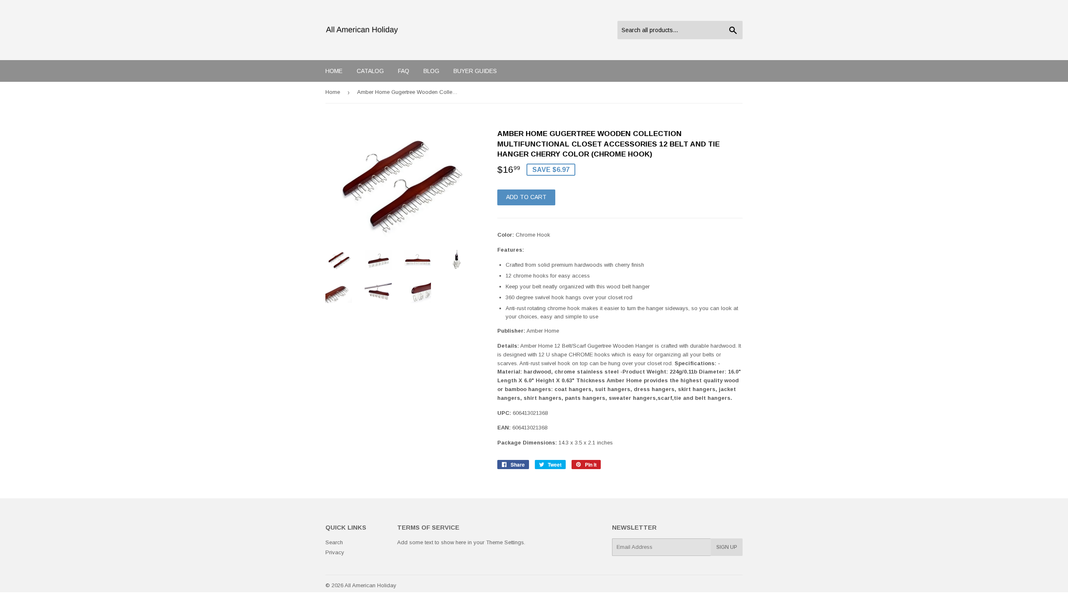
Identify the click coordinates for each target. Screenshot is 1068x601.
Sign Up (726, 547)
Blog (431, 71)
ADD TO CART (526, 197)
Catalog (370, 71)
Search (334, 542)
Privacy (334, 552)
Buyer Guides (475, 71)
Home (334, 71)
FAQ (403, 71)
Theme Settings (505, 542)
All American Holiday (370, 585)
